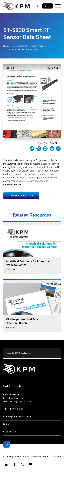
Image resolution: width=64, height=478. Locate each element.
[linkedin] (6, 464)
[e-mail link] (52, 148)
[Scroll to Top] (6, 444)
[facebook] (14, 464)
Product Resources (40, 46)
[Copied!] (58, 148)
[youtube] (30, 464)
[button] (58, 6)
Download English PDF (21, 195)
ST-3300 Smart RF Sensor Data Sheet (20, 49)
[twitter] (22, 464)
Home (6, 46)
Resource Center (20, 46)
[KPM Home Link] (19, 368)
